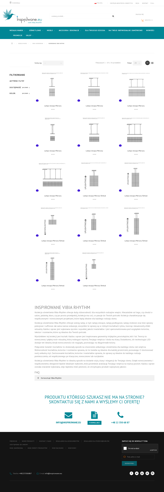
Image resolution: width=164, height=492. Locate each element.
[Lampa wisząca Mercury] (53, 86)
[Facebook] (131, 473)
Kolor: (13, 93)
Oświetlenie (35, 30)
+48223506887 (25, 473)
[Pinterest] (147, 473)
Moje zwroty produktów (37, 448)
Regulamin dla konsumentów (67, 441)
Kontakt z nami (45, 441)
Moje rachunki (57, 448)
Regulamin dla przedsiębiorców (96, 441)
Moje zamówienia (16, 448)
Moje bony (72, 448)
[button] (94, 378)
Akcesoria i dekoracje (69, 30)
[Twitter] (137, 473)
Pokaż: (129, 63)
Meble (50, 30)
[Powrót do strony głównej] (12, 43)
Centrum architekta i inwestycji (121, 3)
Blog (137, 3)
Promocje (17, 35)
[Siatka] (147, 63)
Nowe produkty (28, 441)
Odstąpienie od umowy (19, 444)
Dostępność (15, 87)
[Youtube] (142, 473)
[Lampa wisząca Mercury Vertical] (94, 176)
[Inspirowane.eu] (22, 16)
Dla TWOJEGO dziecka (95, 30)
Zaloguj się (139, 14)
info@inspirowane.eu (53, 473)
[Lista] (152, 63)
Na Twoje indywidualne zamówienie (126, 30)
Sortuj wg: (38, 63)
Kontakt (145, 3)
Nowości (150, 30)
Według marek (16, 30)
